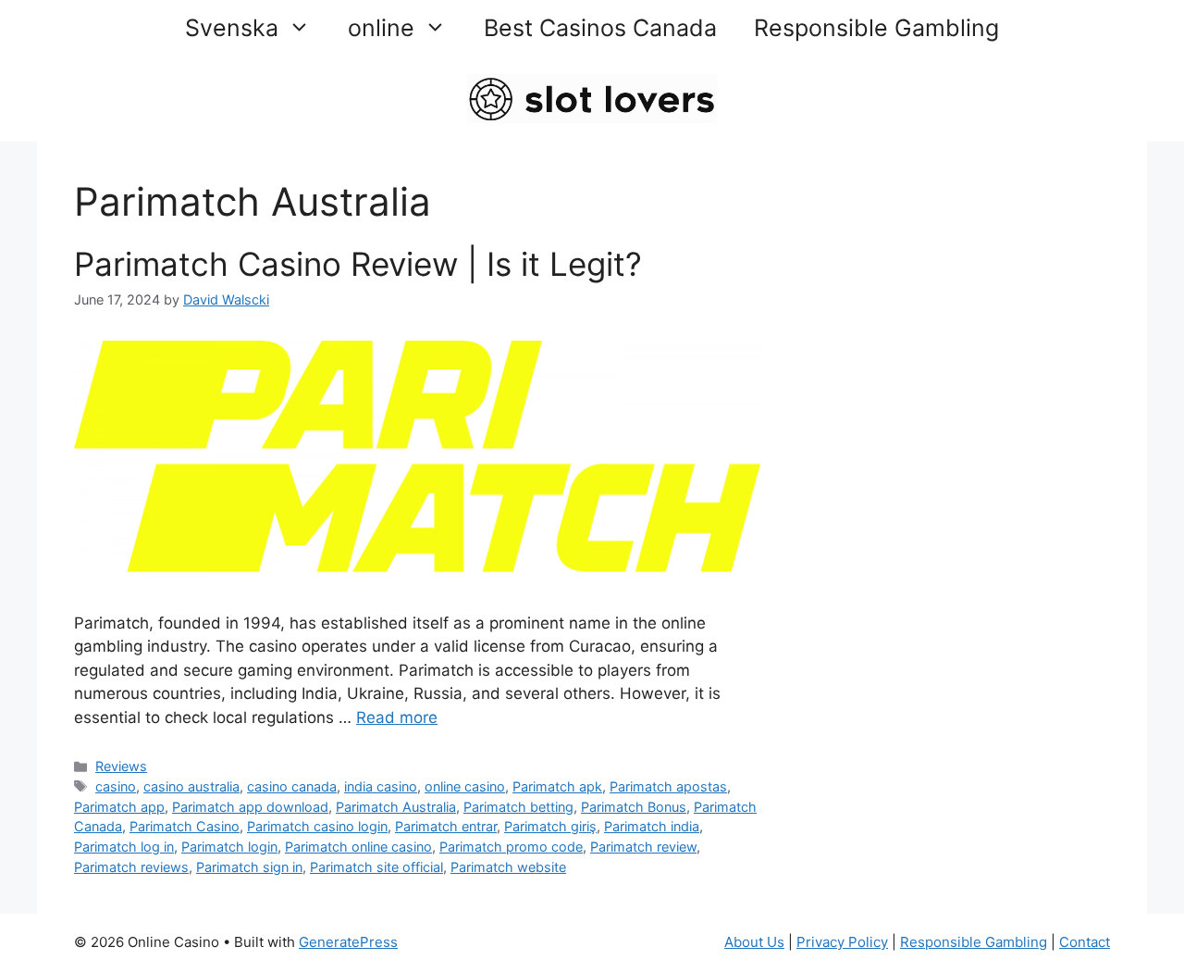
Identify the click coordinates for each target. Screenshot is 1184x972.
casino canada (292, 786)
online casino (465, 786)
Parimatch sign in (249, 867)
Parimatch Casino (185, 826)
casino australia (191, 786)
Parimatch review (643, 846)
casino (115, 786)
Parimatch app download (250, 807)
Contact (1084, 942)
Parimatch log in (124, 846)
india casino (380, 786)
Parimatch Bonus (633, 807)
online (381, 28)
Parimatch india (651, 826)
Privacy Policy (842, 942)
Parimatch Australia (396, 807)
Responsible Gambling (876, 28)
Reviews (121, 766)
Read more (397, 717)
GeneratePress (348, 942)
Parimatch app (119, 807)
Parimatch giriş (550, 826)
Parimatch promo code (511, 846)
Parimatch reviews (131, 867)
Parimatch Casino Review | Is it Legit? (358, 263)
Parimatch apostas (668, 786)
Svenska (231, 28)
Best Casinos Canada (600, 28)
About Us (754, 942)
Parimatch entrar (446, 826)
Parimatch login (229, 846)
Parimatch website (508, 867)
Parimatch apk (557, 786)
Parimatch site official (376, 867)
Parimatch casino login (317, 826)
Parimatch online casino (358, 846)
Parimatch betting (518, 807)
